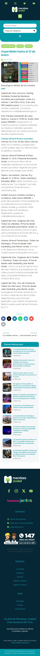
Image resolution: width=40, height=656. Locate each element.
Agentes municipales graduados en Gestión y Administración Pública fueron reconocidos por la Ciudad (25, 396)
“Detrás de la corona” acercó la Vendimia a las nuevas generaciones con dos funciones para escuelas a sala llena (24, 363)
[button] (20, 16)
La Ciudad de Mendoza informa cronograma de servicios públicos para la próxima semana (24, 351)
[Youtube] (34, 3)
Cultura (20, 46)
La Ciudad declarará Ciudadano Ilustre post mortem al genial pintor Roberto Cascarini (25, 417)
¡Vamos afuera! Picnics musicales (17, 138)
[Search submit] (20, 36)
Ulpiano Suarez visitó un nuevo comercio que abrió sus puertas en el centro (24, 375)
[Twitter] (24, 3)
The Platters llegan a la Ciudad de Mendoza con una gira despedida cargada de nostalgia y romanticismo (24, 429)
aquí (3, 88)
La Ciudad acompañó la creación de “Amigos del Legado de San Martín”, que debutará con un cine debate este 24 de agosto (25, 453)
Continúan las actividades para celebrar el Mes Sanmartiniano (23, 406)
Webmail (14, 643)
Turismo (29, 46)
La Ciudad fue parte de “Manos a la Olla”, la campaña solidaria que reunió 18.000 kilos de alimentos (24, 441)
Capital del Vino (8, 46)
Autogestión (24, 643)
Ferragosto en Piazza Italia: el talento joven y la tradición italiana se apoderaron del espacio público (24, 385)
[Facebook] (6, 3)
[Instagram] (15, 3)
